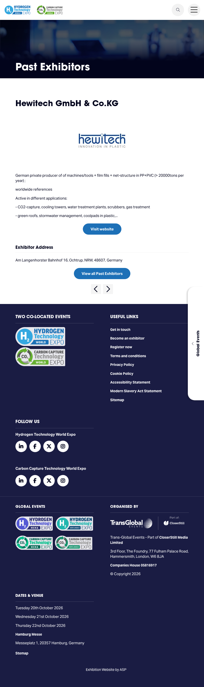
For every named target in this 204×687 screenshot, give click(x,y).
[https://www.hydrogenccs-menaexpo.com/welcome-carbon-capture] (34, 548)
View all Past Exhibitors (102, 273)
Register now (121, 347)
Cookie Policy (121, 373)
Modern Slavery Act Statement (136, 391)
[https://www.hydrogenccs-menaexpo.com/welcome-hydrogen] (34, 529)
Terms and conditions (128, 356)
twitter (49, 446)
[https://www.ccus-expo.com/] (73, 548)
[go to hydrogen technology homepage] (17, 10)
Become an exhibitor (127, 338)
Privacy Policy (122, 364)
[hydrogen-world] (40, 345)
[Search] (178, 10)
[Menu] (194, 10)
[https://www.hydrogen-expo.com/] (74, 529)
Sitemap (117, 400)
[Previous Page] (96, 289)
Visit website (102, 229)
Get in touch (120, 329)
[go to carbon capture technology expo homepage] (49, 10)
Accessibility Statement (130, 382)
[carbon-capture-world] (40, 365)
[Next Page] (108, 289)
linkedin (21, 446)
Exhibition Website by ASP (106, 669)
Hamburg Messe (28, 634)
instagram (63, 446)
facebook (35, 446)
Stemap (21, 653)
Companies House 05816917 (133, 565)
